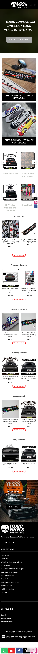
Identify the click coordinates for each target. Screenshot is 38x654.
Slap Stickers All (6, 579)
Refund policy (6, 618)
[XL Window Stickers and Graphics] (10, 192)
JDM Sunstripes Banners (9, 572)
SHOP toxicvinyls (19, 40)
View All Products (19, 255)
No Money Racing (7, 589)
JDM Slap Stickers (7, 575)
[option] (10, 163)
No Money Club (10, 173)
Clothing (4, 592)
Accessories (5, 565)
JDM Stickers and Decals (28, 175)
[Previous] (4, 234)
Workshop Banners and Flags (11, 562)
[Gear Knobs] (27, 192)
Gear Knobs (27, 205)
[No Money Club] (10, 160)
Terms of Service (7, 622)
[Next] (34, 234)
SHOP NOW (13, 507)
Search (3, 615)
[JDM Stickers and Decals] (27, 160)
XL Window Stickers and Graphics (10, 208)
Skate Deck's (5, 559)
